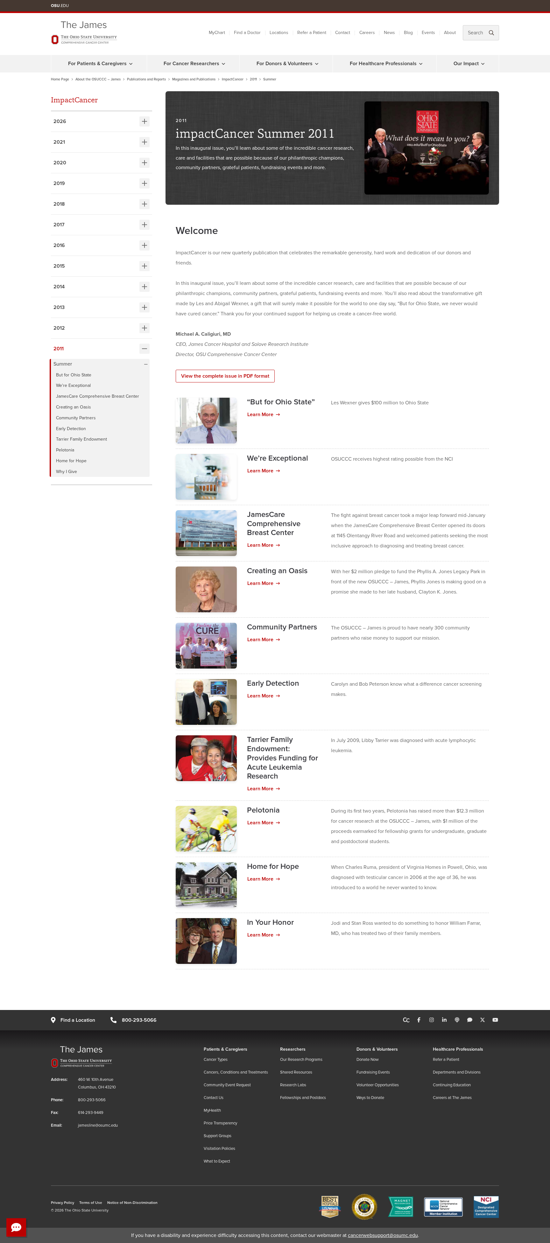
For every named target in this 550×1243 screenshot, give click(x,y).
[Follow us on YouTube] (495, 1020)
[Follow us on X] (482, 1020)
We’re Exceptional (277, 458)
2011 (253, 79)
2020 (59, 163)
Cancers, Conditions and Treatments (236, 1072)
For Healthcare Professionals (383, 63)
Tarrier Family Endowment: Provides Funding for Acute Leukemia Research (282, 758)
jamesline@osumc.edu (98, 1125)
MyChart (217, 32)
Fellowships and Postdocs (303, 1097)
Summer (62, 364)
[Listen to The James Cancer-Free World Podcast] (457, 1020)
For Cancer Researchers (191, 63)
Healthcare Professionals (458, 1049)
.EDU (60, 5)
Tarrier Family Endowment (82, 439)
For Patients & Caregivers (97, 63)
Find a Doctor (247, 32)
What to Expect (217, 1161)
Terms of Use (90, 1202)
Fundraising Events (373, 1072)
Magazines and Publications (193, 79)
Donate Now (367, 1059)
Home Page (60, 79)
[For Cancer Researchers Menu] (223, 63)
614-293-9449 (90, 1112)
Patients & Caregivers (225, 1049)
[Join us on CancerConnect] (406, 1020)
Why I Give (67, 471)
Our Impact (466, 63)
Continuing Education (452, 1085)
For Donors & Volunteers (285, 63)
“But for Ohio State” (281, 402)
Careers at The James (452, 1097)
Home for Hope (72, 461)
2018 (59, 204)
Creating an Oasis (74, 407)
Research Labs (293, 1085)
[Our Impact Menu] (483, 63)
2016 (59, 245)
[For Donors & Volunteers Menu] (317, 63)
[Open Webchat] (16, 1227)
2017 (59, 225)
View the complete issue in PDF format (225, 376)
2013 (59, 307)
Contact (342, 32)
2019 (59, 183)
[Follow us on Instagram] (431, 1020)
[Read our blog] (469, 1020)
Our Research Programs (301, 1059)
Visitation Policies (219, 1148)
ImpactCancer (232, 79)
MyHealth (212, 1110)
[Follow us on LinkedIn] (444, 1020)
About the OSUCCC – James (98, 79)
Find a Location (77, 1020)
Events (428, 32)
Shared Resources (296, 1072)
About (450, 32)
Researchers (293, 1049)
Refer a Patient (311, 32)
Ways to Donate (370, 1097)
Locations (279, 32)
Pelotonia (65, 450)
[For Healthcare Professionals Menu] (421, 63)
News (389, 32)
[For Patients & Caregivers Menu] (131, 63)
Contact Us (213, 1097)
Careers (367, 32)
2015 (59, 266)
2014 (59, 287)
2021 (59, 142)
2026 (59, 121)
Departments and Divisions (457, 1072)
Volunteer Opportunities (377, 1085)
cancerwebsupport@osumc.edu (383, 1235)
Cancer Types (216, 1059)
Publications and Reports (146, 79)
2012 (59, 328)
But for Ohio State (74, 375)
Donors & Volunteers (377, 1049)
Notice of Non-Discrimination (132, 1202)
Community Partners (76, 418)
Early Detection (71, 428)
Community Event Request (227, 1085)
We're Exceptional (74, 385)
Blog (408, 32)
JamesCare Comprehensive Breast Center (98, 396)
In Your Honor (270, 922)
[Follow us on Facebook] (418, 1020)
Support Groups (217, 1135)
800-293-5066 (139, 1020)
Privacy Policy (62, 1202)
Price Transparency (220, 1123)
